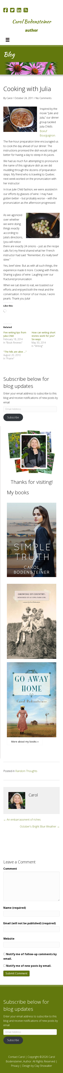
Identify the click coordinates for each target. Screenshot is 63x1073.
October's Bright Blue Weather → (40, 826)
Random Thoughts (26, 771)
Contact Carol (16, 1057)
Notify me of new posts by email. (28, 966)
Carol (9, 98)
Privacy (15, 1066)
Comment (10, 868)
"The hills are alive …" (15, 351)
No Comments (44, 98)
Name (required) (14, 908)
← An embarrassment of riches (22, 819)
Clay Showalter (43, 1066)
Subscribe (13, 417)
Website (8, 938)
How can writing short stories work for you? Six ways (43, 336)
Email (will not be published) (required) (29, 923)
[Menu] (7, 39)
